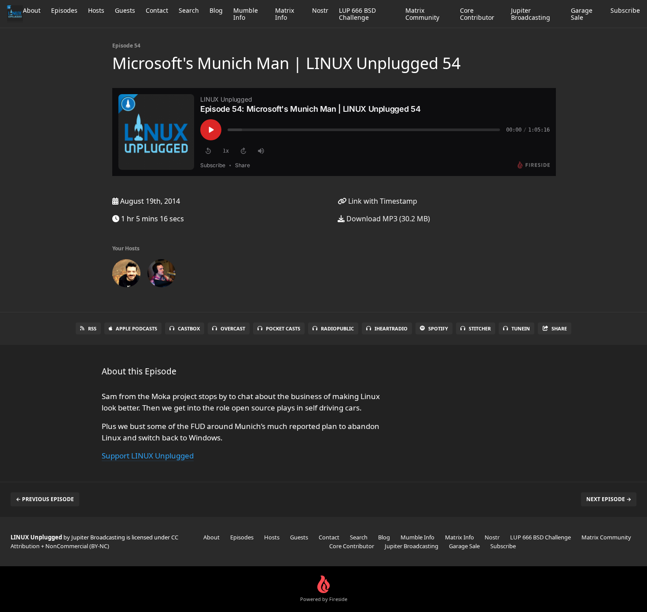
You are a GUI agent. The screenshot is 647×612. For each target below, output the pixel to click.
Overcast (233, 328)
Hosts (96, 10)
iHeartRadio (391, 328)
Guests (125, 10)
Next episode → (608, 499)
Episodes (64, 10)
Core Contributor (477, 14)
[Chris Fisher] (126, 275)
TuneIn (520, 328)
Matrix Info (284, 14)
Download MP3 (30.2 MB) (387, 219)
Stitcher (480, 328)
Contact (157, 10)
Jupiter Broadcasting (530, 14)
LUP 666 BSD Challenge (357, 14)
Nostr (320, 10)
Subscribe (625, 10)
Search (189, 10)
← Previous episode (45, 499)
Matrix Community (422, 14)
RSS (92, 328)
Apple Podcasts (136, 328)
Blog (216, 10)
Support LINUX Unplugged (148, 456)
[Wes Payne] (161, 275)
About (31, 10)
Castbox (189, 328)
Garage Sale (581, 14)
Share (559, 328)
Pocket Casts (283, 328)
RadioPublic (337, 328)
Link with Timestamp (381, 201)
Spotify (438, 328)
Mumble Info (245, 14)
